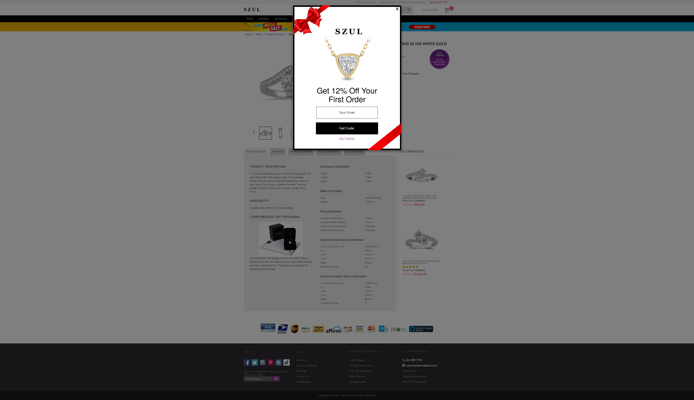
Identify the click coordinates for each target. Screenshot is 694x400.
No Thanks (347, 138)
